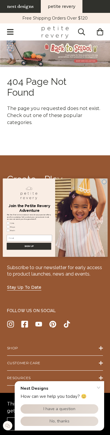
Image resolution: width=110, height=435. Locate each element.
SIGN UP (28, 246)
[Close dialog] (104, 181)
